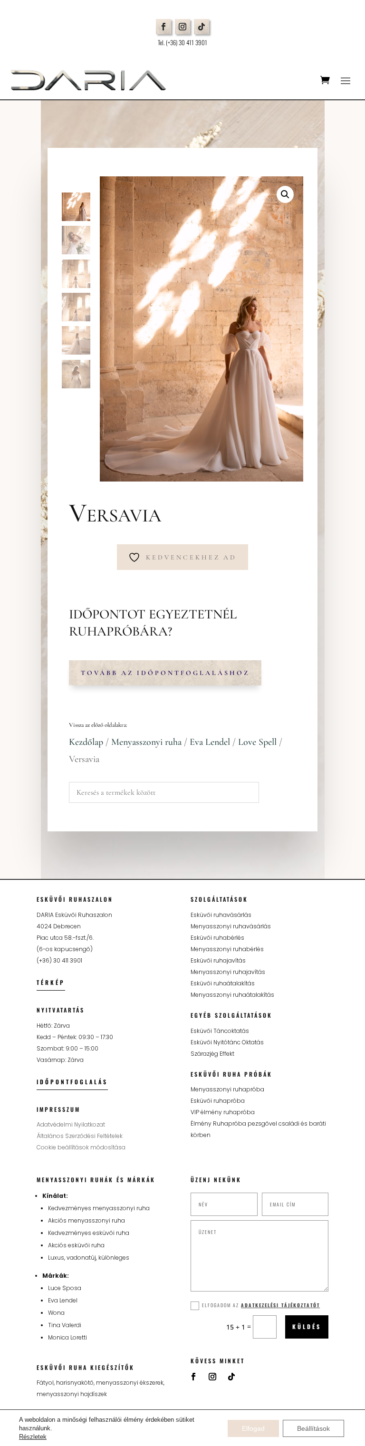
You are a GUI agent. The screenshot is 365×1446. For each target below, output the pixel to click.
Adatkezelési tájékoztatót (280, 1305)
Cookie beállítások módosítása (81, 1147)
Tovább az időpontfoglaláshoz (165, 673)
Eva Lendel (210, 742)
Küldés (306, 1326)
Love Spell (257, 742)
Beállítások (313, 1428)
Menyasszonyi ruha (146, 742)
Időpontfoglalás (72, 1082)
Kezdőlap (86, 742)
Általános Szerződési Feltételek (80, 1136)
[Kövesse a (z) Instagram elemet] (182, 26)
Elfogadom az (261, 1305)
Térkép (51, 982)
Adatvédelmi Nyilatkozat (71, 1124)
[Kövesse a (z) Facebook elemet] (163, 26)
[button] (285, 194)
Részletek (33, 1436)
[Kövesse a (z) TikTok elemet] (201, 26)
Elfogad (253, 1428)
